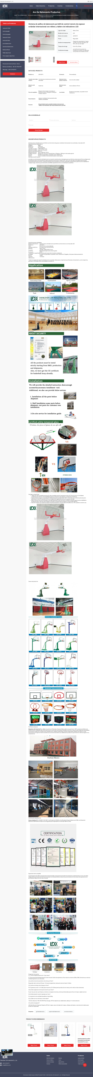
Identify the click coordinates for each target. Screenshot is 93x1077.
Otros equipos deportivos (9, 55)
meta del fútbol (6, 40)
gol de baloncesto (40, 1011)
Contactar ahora (74, 62)
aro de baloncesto (22, 15)
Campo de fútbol (6, 37)
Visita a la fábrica (49, 1060)
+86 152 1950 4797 (17, 66)
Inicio (16, 15)
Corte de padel (6, 31)
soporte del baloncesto (54, 1011)
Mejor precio (62, 62)
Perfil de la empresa (50, 1058)
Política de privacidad (63, 1063)
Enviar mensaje (39, 130)
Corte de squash (6, 34)
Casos (60, 1060)
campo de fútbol (6, 28)
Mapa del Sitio (61, 1061)
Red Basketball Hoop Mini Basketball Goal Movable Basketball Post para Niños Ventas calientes (84, 1040)
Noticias (60, 1058)
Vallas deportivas (7, 52)
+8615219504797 (12, 69)
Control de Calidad (50, 1061)
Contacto (12, 74)
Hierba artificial (6, 49)
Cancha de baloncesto (8, 46)
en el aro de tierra (68, 1011)
